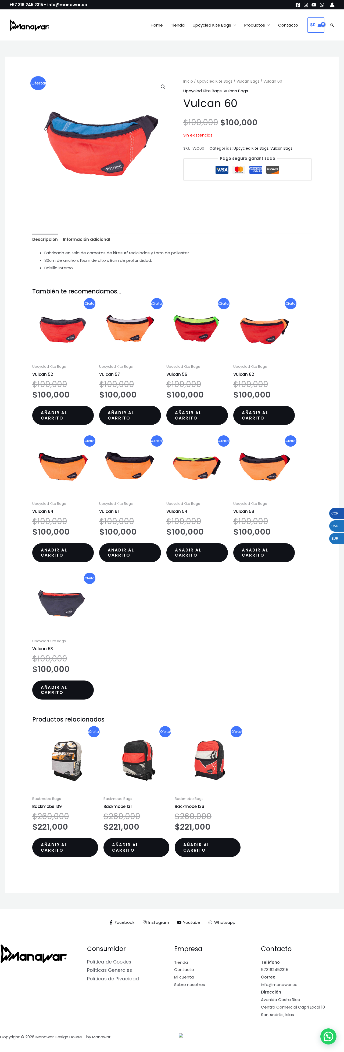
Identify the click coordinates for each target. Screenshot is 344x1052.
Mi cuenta (184, 977)
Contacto (288, 25)
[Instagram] (305, 4)
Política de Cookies (109, 962)
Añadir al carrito (54, 415)
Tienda (178, 25)
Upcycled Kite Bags (212, 25)
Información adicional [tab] (86, 239)
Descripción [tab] (45, 239)
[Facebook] (297, 4)
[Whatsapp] (322, 4)
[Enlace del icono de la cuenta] (332, 4)
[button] (332, 25)
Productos (254, 25)
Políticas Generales (109, 970)
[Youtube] (313, 4)
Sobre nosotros (189, 984)
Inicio (188, 81)
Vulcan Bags (247, 81)
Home (157, 25)
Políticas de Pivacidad (113, 979)
